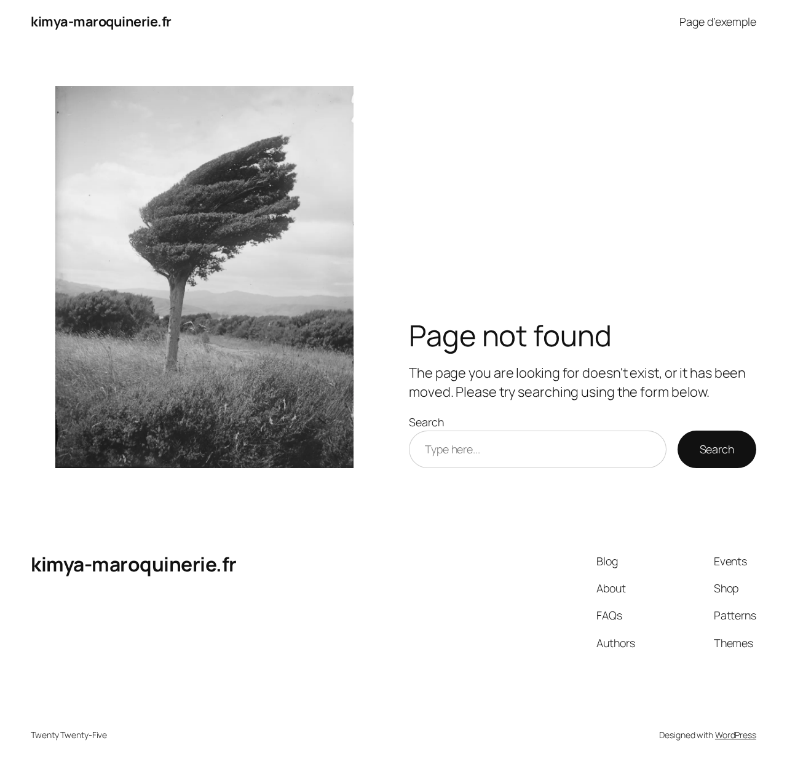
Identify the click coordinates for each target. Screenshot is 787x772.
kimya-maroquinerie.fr (101, 21)
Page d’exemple (717, 21)
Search (426, 422)
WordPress (735, 735)
